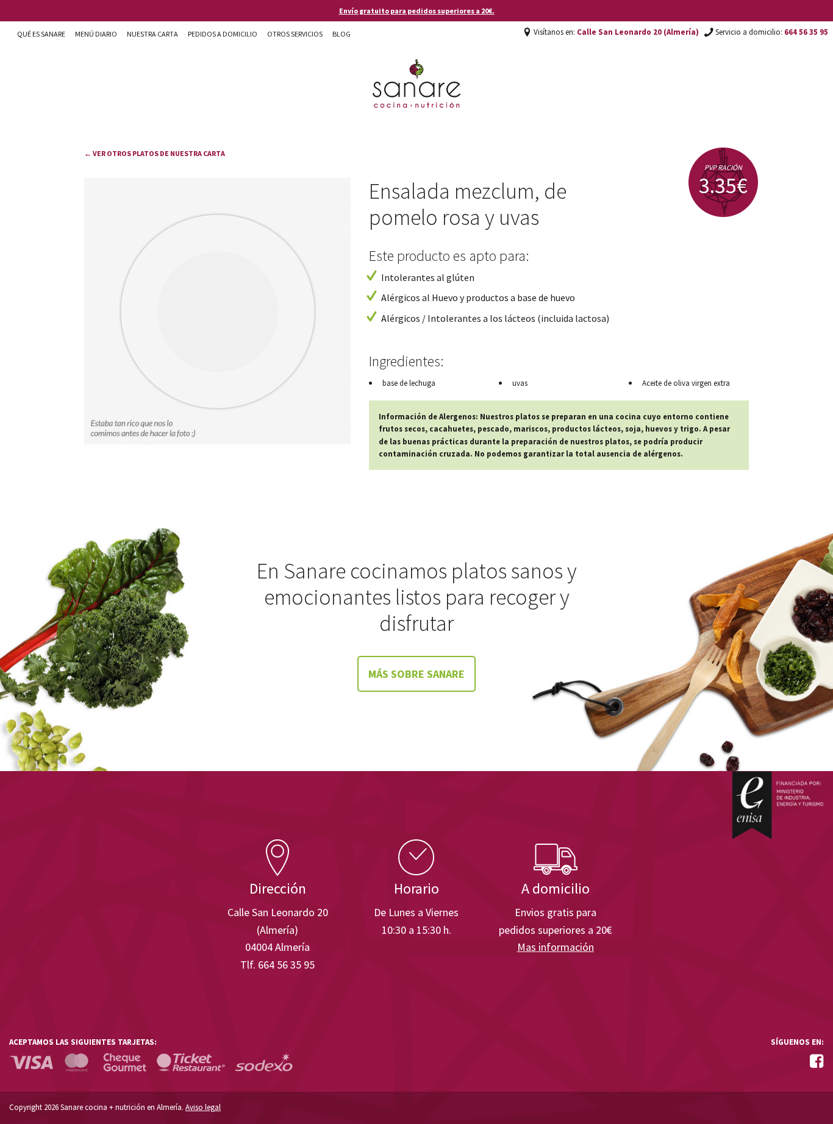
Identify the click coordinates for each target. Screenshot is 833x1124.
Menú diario (96, 33)
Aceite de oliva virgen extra (686, 383)
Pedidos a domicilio (222, 33)
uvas (519, 383)
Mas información (555, 947)
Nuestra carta (152, 33)
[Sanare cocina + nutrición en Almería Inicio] (417, 72)
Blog (341, 33)
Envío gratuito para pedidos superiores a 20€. (417, 10)
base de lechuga (408, 383)
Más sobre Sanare (416, 674)
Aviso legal (203, 1107)
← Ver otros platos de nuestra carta (154, 153)
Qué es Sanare (41, 33)
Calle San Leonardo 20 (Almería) (638, 32)
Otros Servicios (295, 33)
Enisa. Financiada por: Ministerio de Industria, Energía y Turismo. (777, 804)
